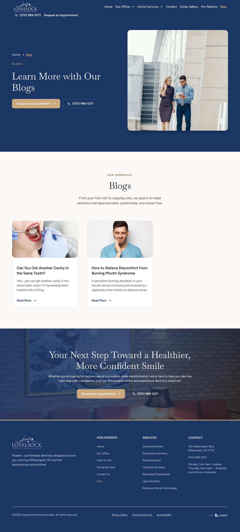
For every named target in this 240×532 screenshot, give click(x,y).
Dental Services (106, 467)
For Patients (209, 6)
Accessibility (164, 514)
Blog (223, 6)
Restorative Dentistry (154, 453)
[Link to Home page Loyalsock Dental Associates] (25, 7)
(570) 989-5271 (197, 457)
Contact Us (103, 474)
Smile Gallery (189, 6)
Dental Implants (151, 460)
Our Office (103, 453)
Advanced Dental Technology (159, 488)
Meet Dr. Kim (104, 460)
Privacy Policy (120, 514)
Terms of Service (142, 514)
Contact (171, 6)
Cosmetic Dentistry (153, 467)
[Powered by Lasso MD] (217, 515)
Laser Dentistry (151, 481)
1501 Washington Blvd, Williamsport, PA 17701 (201, 448)
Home (108, 6)
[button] (125, 7)
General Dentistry (152, 446)
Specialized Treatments (156, 474)
